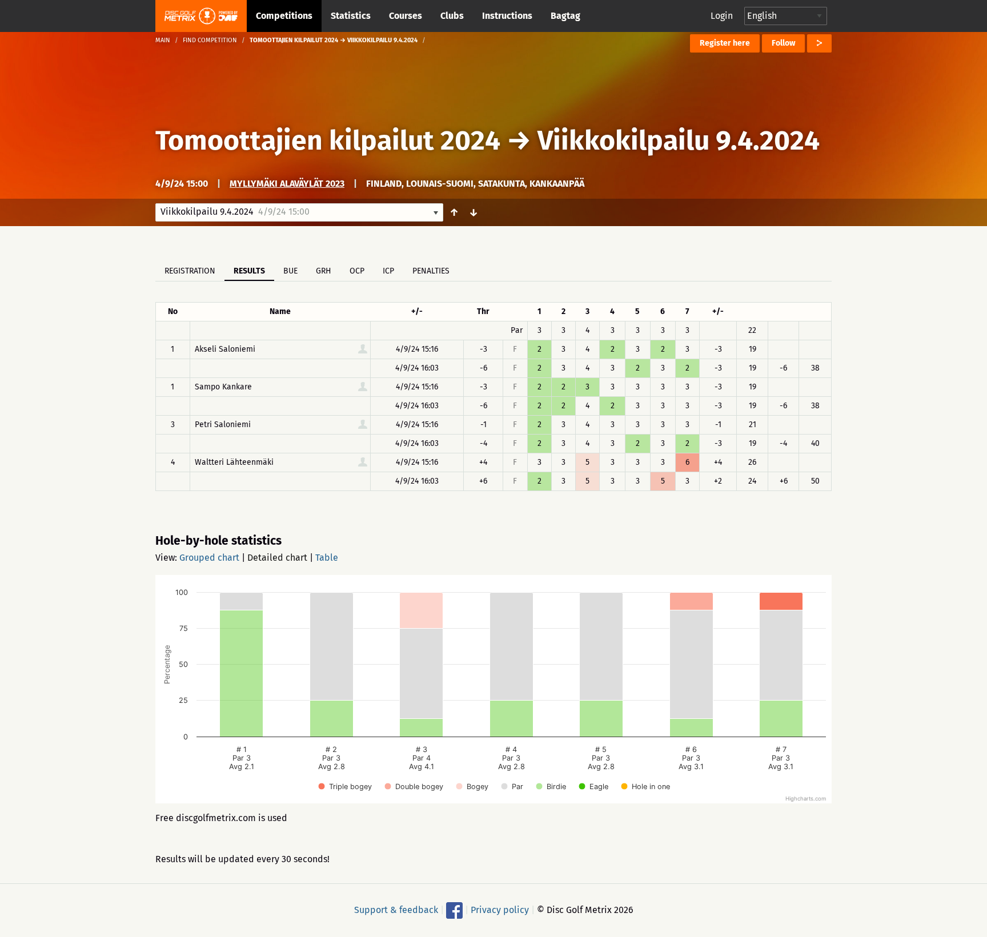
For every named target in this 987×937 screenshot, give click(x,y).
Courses (405, 15)
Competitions (284, 15)
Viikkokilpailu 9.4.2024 (678, 140)
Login (722, 15)
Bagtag (565, 15)
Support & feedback (396, 909)
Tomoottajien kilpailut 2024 (327, 140)
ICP (388, 271)
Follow (783, 43)
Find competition (210, 40)
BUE (290, 271)
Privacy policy (500, 909)
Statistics (351, 15)
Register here (725, 43)
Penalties (431, 271)
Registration (189, 271)
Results (249, 271)
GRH (323, 271)
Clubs (452, 15)
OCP (357, 271)
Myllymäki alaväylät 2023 (287, 183)
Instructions (507, 15)
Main (162, 40)
